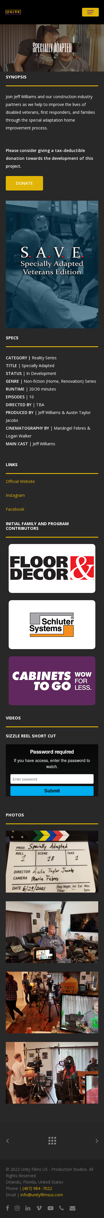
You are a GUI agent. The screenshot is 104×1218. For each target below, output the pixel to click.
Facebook (15, 509)
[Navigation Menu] (90, 12)
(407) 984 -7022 (37, 1188)
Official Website (20, 481)
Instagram (15, 495)
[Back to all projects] (52, 1139)
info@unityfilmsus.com (42, 1194)
